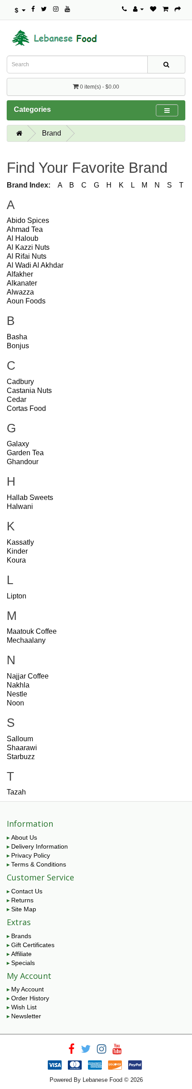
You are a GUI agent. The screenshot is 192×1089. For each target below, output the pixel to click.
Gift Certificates (32, 944)
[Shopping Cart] (165, 9)
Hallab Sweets (30, 497)
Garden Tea (25, 453)
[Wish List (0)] (153, 9)
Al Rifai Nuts (26, 256)
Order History (30, 998)
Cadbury (20, 381)
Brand (51, 133)
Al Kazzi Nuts (28, 247)
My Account (27, 989)
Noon (15, 703)
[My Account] (138, 9)
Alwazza (20, 292)
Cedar (16, 399)
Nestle (17, 694)
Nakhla (18, 685)
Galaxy (18, 444)
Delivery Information (39, 846)
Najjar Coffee (28, 676)
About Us (24, 837)
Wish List (24, 1007)
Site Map (23, 909)
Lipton (16, 596)
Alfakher (20, 274)
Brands (21, 936)
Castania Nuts (29, 390)
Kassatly (20, 542)
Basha (17, 337)
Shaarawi (22, 748)
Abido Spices (28, 220)
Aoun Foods (26, 301)
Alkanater (22, 283)
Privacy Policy (30, 855)
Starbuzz (21, 756)
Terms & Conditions (38, 864)
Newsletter (26, 1016)
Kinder (17, 551)
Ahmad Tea (25, 229)
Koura (16, 560)
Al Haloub (22, 238)
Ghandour (22, 461)
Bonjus (18, 346)
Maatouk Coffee (32, 631)
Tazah (16, 792)
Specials (23, 962)
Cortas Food (26, 408)
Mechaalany (26, 640)
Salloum (20, 739)
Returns (22, 900)
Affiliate (21, 953)
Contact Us (26, 891)
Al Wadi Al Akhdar (35, 265)
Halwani (20, 506)
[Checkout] (178, 9)
